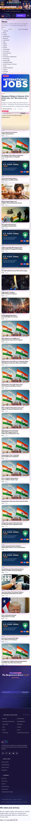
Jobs (3, 727)
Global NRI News (21, 721)
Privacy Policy (5, 762)
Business (4, 718)
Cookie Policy (21, 815)
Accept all (14, 820)
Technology (5, 732)
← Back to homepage (23, 29)
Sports (18, 729)
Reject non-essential (6, 820)
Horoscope (5, 724)
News (3, 729)
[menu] (28, 15)
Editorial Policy (5, 786)
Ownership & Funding (7, 791)
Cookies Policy (5, 764)
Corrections (5, 789)
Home (3, 19)
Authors (4, 783)
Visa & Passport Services (23, 732)
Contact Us (4, 781)
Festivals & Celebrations (8, 721)
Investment (20, 724)
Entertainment (20, 718)
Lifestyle (19, 727)
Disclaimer (4, 770)
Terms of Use (5, 767)
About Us (4, 778)
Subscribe (20, 15)
